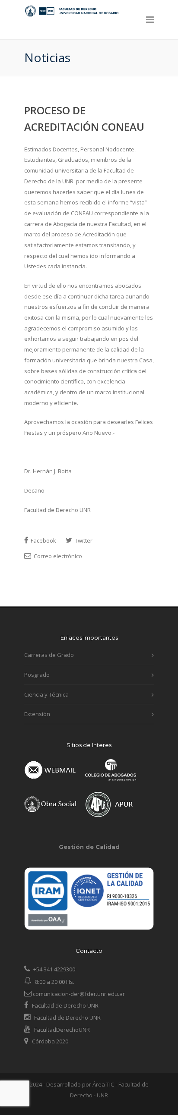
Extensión (37, 714)
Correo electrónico (57, 556)
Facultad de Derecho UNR (65, 1005)
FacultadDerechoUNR (61, 1029)
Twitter (82, 540)
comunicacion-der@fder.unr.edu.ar (78, 994)
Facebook (42, 540)
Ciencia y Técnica (46, 694)
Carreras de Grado (49, 655)
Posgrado (37, 674)
